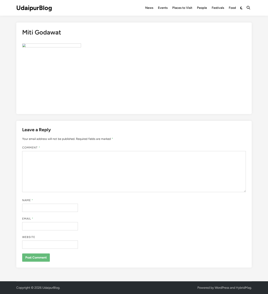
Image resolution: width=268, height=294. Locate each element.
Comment (31, 147)
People (202, 8)
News (149, 8)
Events (163, 8)
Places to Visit (182, 8)
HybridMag (243, 287)
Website (28, 237)
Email (28, 218)
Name (27, 200)
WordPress (222, 287)
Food (232, 8)
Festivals (218, 8)
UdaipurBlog (34, 8)
